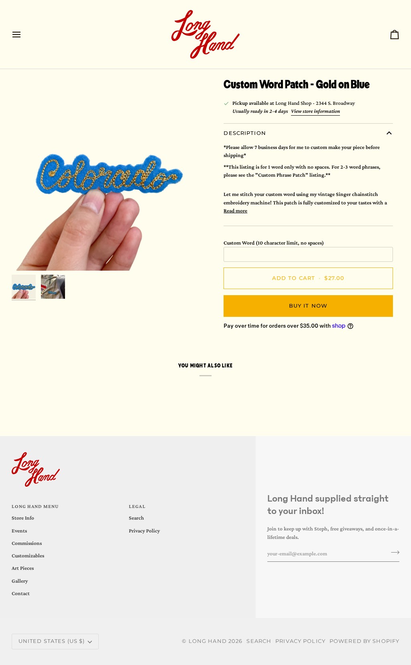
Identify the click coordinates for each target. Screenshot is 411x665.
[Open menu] (24, 34)
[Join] (392, 552)
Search (136, 518)
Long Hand (208, 641)
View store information (315, 111)
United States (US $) (51, 641)
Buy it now (308, 306)
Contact (21, 593)
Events (19, 531)
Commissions (27, 543)
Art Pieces (23, 568)
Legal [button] (137, 506)
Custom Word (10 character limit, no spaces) (274, 243)
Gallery (20, 581)
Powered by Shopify (364, 641)
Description (245, 133)
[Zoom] (109, 174)
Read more (235, 211)
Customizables (28, 556)
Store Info (23, 518)
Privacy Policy (144, 531)
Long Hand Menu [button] (35, 506)
